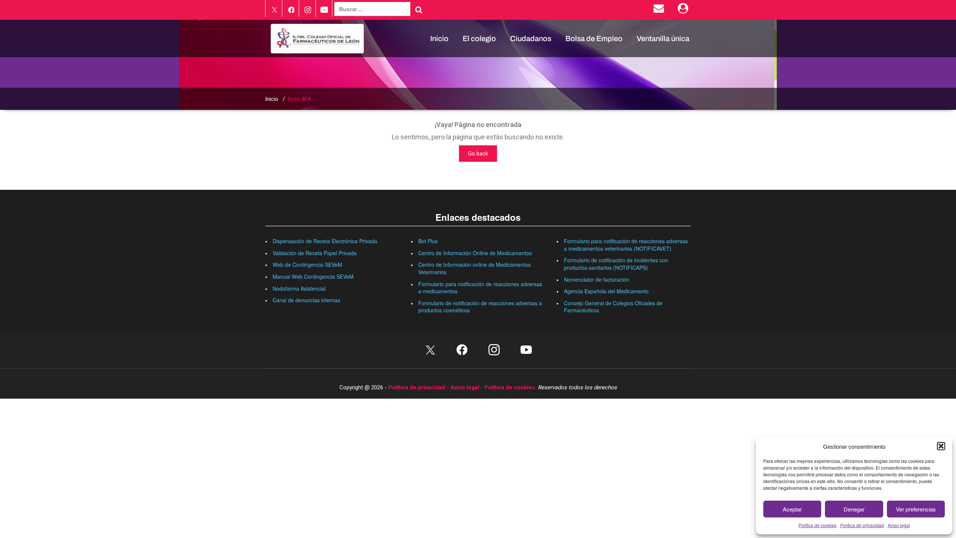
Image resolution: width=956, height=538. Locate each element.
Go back (478, 153)
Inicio (439, 38)
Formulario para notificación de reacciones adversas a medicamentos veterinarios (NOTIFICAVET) (626, 244)
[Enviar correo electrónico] (660, 10)
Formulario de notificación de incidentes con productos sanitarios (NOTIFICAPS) (616, 263)
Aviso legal (899, 525)
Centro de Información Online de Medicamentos (475, 253)
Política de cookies (817, 525)
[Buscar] (418, 9)
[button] (941, 446)
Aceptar (792, 509)
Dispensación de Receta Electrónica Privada (325, 241)
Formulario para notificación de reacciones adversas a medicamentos (480, 287)
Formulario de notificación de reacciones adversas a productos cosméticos (480, 306)
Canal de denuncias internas (306, 300)
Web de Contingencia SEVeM (307, 264)
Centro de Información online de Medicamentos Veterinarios (474, 268)
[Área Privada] (684, 10)
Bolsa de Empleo (594, 38)
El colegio (479, 38)
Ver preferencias (916, 509)
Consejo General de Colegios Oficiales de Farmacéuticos (613, 306)
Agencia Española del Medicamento (606, 291)
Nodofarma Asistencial (299, 288)
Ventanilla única (663, 38)
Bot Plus (428, 241)
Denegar (854, 509)
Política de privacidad (862, 525)
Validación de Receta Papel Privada (315, 253)
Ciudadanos (530, 38)
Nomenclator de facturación (596, 279)
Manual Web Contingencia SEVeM (313, 276)
